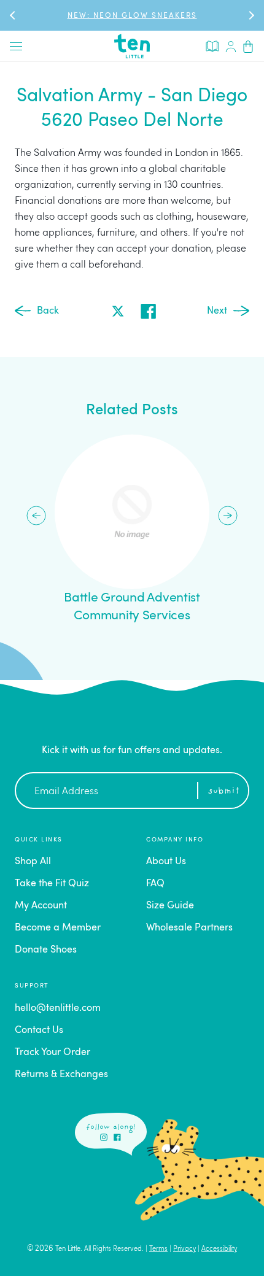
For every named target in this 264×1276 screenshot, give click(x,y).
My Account (41, 906)
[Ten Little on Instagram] (103, 1137)
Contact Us (39, 1030)
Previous (36, 515)
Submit (223, 791)
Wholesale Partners (189, 928)
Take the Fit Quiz (52, 884)
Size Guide (170, 906)
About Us (166, 862)
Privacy (184, 1249)
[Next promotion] (250, 15)
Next (217, 311)
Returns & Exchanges (61, 1075)
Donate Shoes (46, 950)
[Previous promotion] (13, 15)
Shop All (33, 862)
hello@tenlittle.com (58, 1008)
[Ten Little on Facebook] (117, 1137)
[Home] (132, 46)
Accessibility (219, 1249)
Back (48, 311)
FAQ (155, 884)
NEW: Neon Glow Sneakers (132, 16)
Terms (158, 1249)
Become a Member (58, 928)
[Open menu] (16, 46)
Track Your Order (52, 1053)
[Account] (231, 46)
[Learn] (212, 45)
